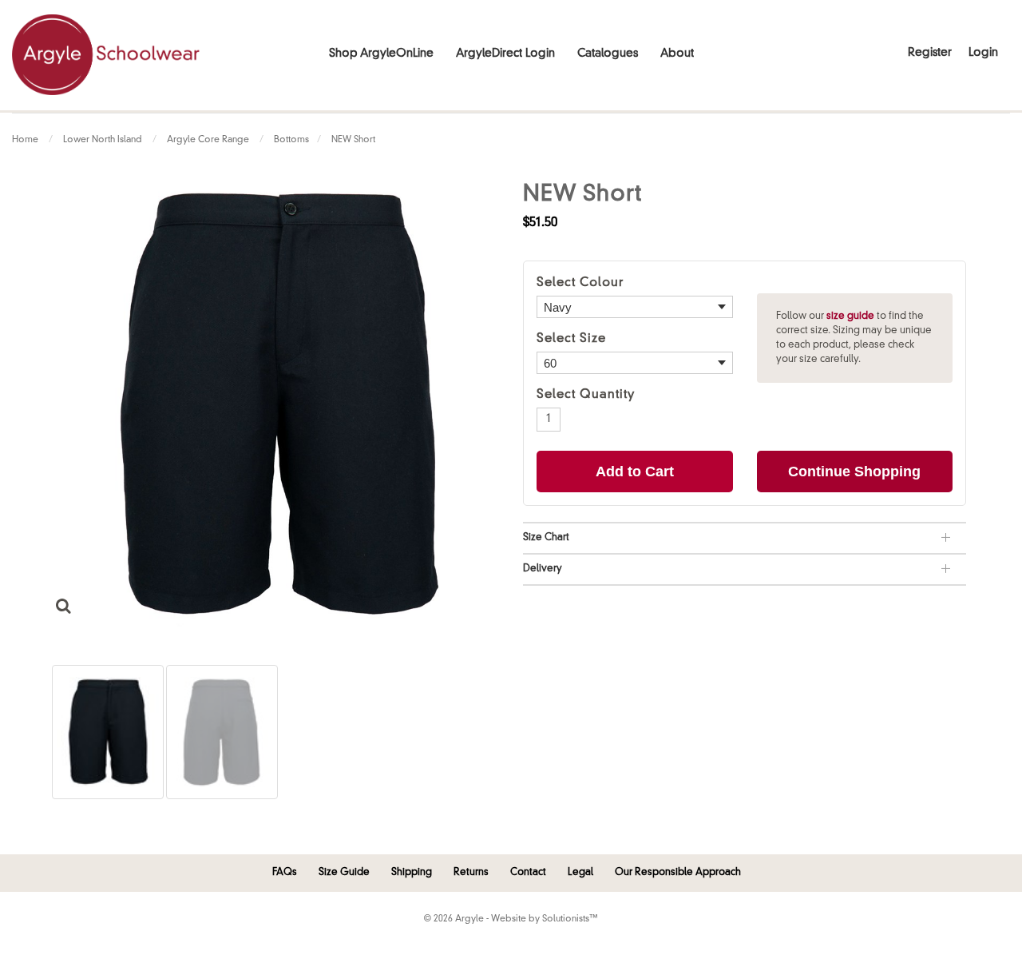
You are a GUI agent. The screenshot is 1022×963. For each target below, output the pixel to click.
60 (550, 363)
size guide (850, 316)
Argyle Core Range (208, 140)
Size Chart (546, 538)
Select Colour (580, 283)
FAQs (284, 872)
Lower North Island (102, 140)
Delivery (542, 569)
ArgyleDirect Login (505, 53)
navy (558, 307)
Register (930, 52)
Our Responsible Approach (678, 872)
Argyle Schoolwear (106, 54)
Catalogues (607, 53)
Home (25, 140)
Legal (580, 872)
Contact (528, 872)
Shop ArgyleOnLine (381, 53)
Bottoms (291, 140)
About (677, 53)
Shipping (411, 872)
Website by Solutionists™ (544, 919)
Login (983, 52)
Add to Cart (635, 472)
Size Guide (344, 872)
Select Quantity (586, 395)
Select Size (571, 339)
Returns (471, 872)
